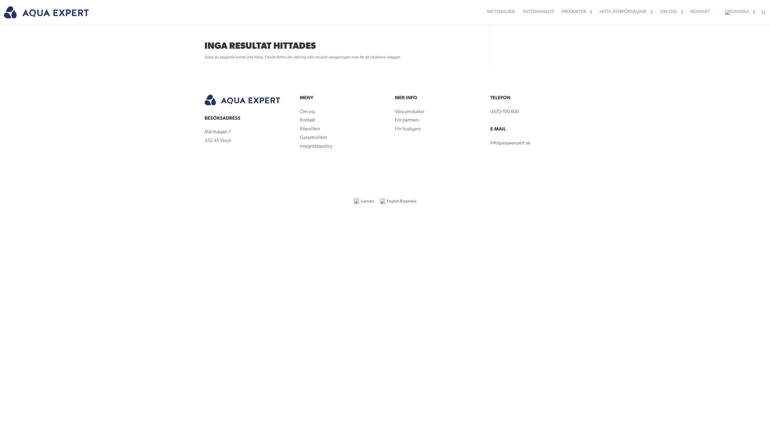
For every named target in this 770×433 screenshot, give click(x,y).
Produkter (574, 12)
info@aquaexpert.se (510, 143)
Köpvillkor (310, 129)
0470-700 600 (504, 111)
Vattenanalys (538, 12)
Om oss (307, 111)
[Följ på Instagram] (221, 160)
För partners (407, 120)
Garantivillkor (313, 137)
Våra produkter (409, 111)
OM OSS (668, 12)
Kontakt (307, 120)
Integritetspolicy (316, 146)
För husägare (408, 129)
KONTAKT (700, 12)
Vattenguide (501, 12)
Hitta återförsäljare (623, 12)
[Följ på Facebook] (209, 160)
